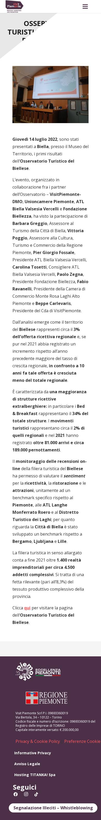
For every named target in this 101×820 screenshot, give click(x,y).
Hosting (21, 774)
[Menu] (85, 6)
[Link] (14, 6)
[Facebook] (15, 794)
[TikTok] (36, 794)
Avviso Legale (27, 763)
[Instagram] (26, 794)
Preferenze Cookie (82, 741)
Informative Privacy (32, 752)
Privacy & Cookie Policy (38, 741)
